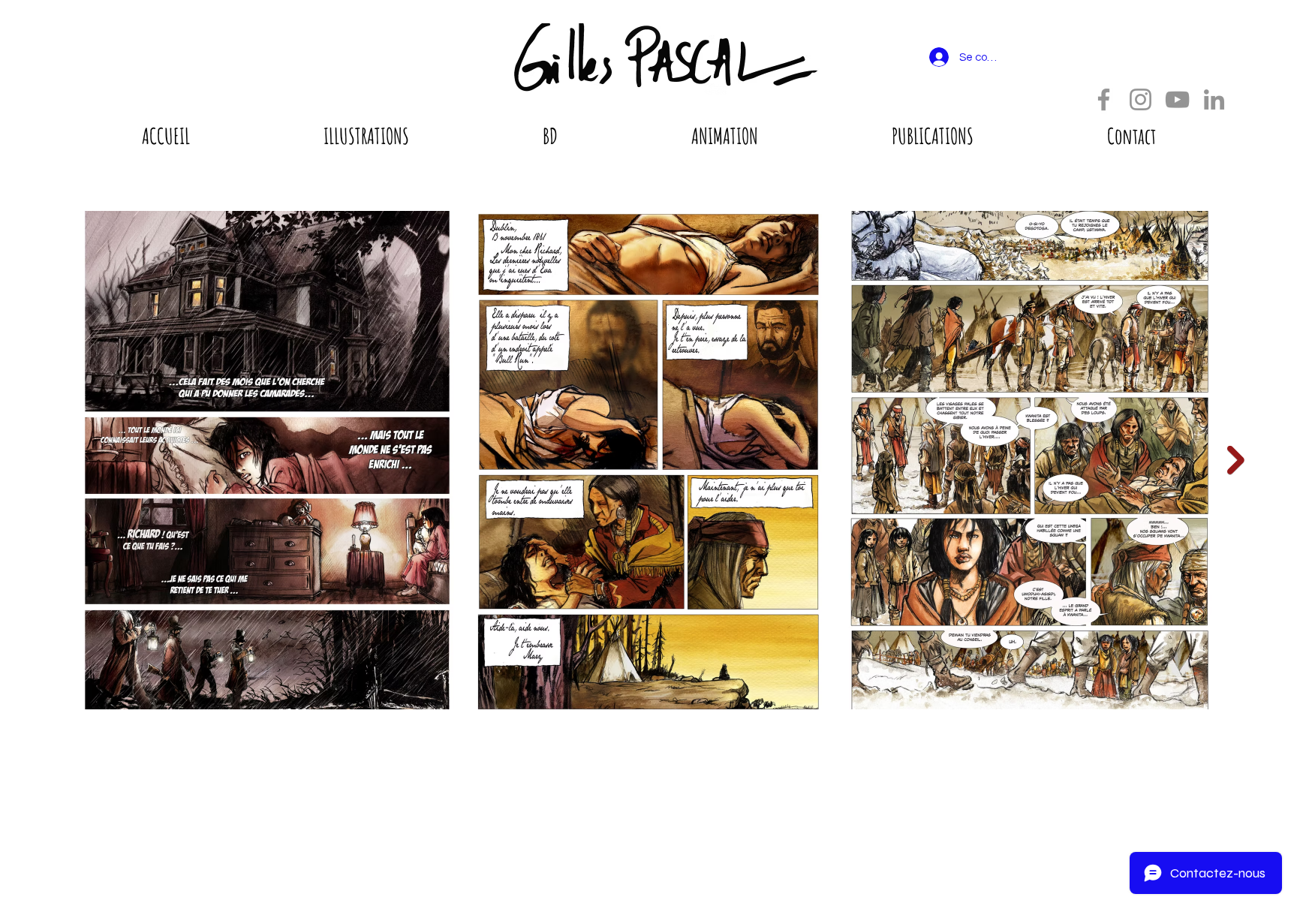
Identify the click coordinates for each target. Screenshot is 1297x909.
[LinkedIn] (1214, 99)
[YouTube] (1177, 99)
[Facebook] (1103, 99)
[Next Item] (1235, 460)
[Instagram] (1140, 99)
